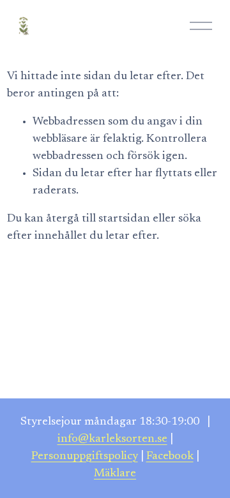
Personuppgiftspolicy (84, 456)
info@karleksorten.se (112, 439)
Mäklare (115, 473)
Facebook (170, 456)
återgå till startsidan (98, 219)
